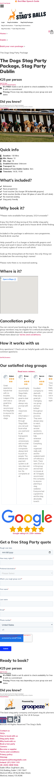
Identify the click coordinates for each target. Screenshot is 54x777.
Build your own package (11, 46)
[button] (3, 83)
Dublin (3, 40)
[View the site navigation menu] (2, 7)
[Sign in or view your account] (25, 31)
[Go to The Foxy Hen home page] (27, 14)
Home (3, 33)
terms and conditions (30, 334)
